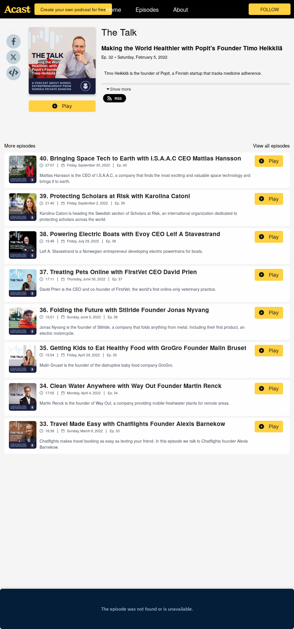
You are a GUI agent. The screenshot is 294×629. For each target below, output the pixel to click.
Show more (120, 89)
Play (67, 106)
